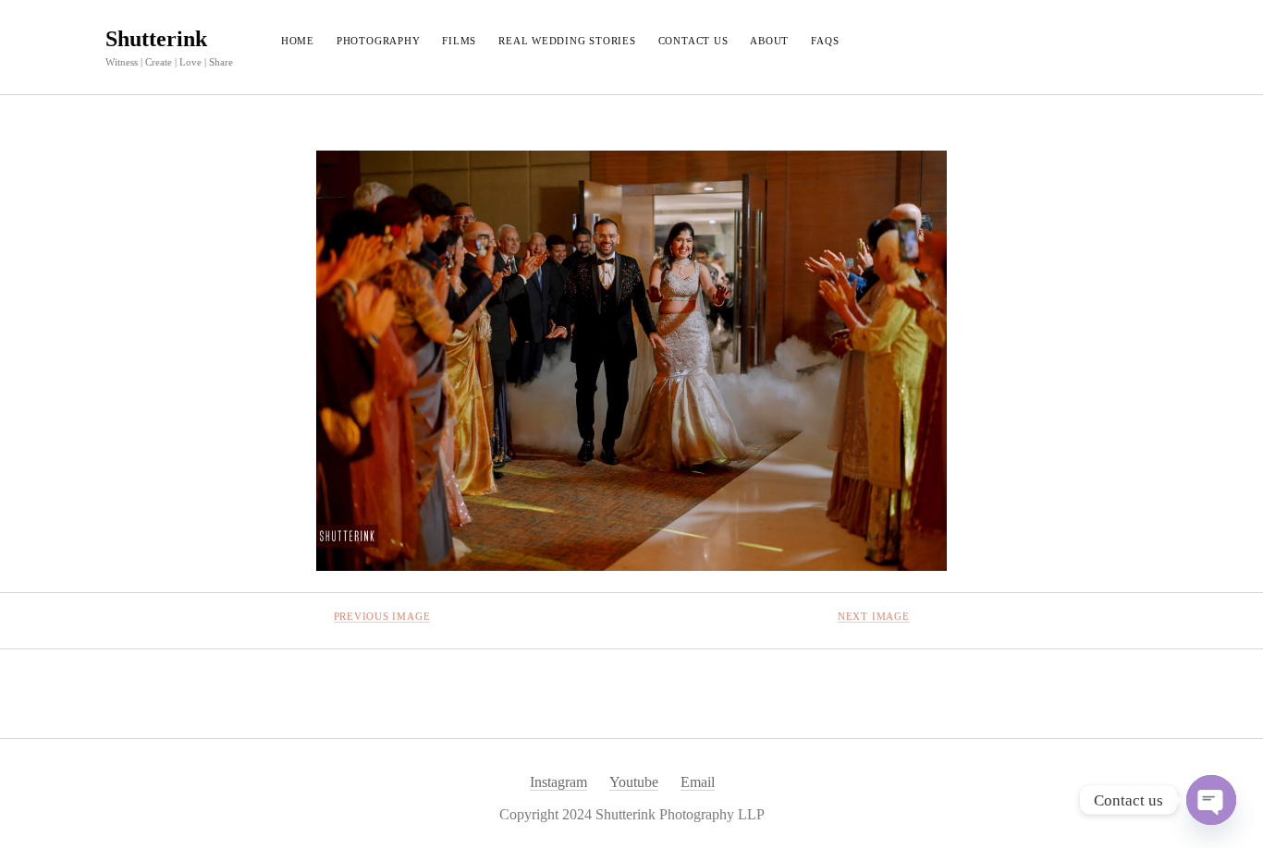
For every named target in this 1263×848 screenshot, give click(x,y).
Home (297, 40)
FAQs (825, 40)
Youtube (633, 782)
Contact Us (693, 40)
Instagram (558, 782)
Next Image (874, 616)
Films (459, 40)
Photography (378, 40)
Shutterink (156, 39)
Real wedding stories (566, 40)
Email (698, 782)
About (769, 40)
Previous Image (382, 616)
